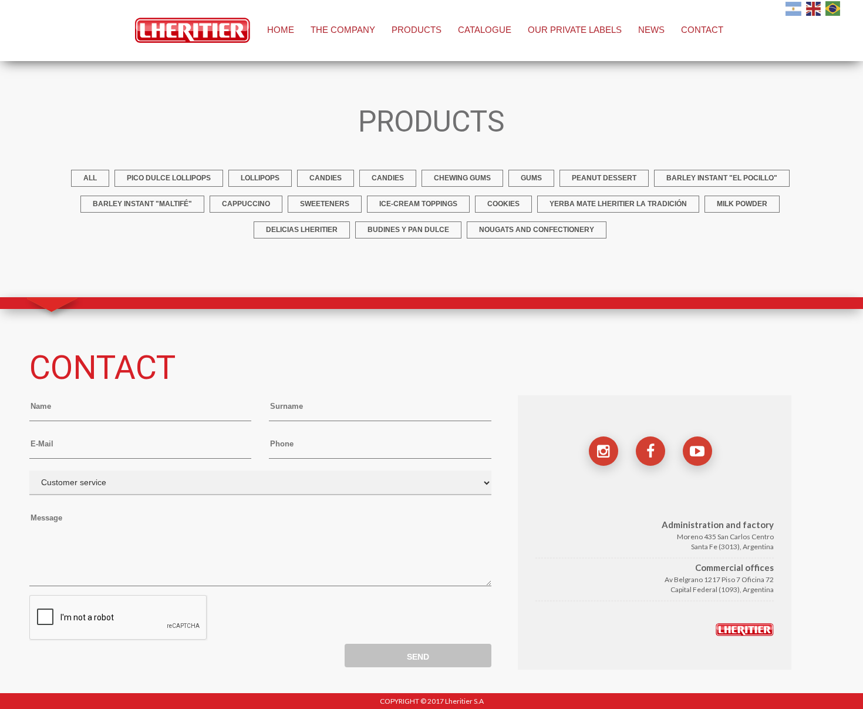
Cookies (503, 204)
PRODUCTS (416, 30)
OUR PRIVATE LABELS (575, 30)
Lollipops (260, 178)
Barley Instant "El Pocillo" (721, 178)
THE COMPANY (343, 30)
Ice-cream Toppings (418, 204)
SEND (418, 656)
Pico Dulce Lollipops (169, 178)
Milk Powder (742, 204)
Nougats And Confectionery (536, 230)
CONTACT (702, 30)
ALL (90, 178)
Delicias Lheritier (302, 230)
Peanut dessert (604, 178)
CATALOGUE (484, 30)
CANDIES (388, 178)
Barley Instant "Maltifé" (142, 204)
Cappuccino (246, 204)
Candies (325, 178)
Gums (531, 178)
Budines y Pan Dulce (408, 230)
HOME (280, 30)
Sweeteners (324, 204)
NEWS (651, 30)
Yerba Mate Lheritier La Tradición (618, 204)
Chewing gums (462, 178)
